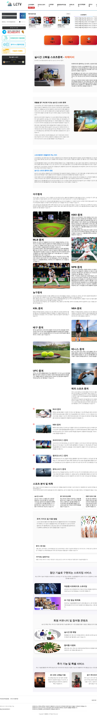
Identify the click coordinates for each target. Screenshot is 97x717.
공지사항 (90, 5)
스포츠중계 (31, 6)
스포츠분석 (51, 5)
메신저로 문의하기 (5, 709)
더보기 (68, 13)
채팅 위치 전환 (14, 27)
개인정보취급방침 (4, 698)
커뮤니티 (71, 4)
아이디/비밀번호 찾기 (11, 21)
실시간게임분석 (81, 5)
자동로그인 (23, 21)
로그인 (22, 15)
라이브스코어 (41, 4)
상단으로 (94, 700)
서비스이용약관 (14, 698)
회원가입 (4, 21)
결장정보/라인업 (61, 4)
